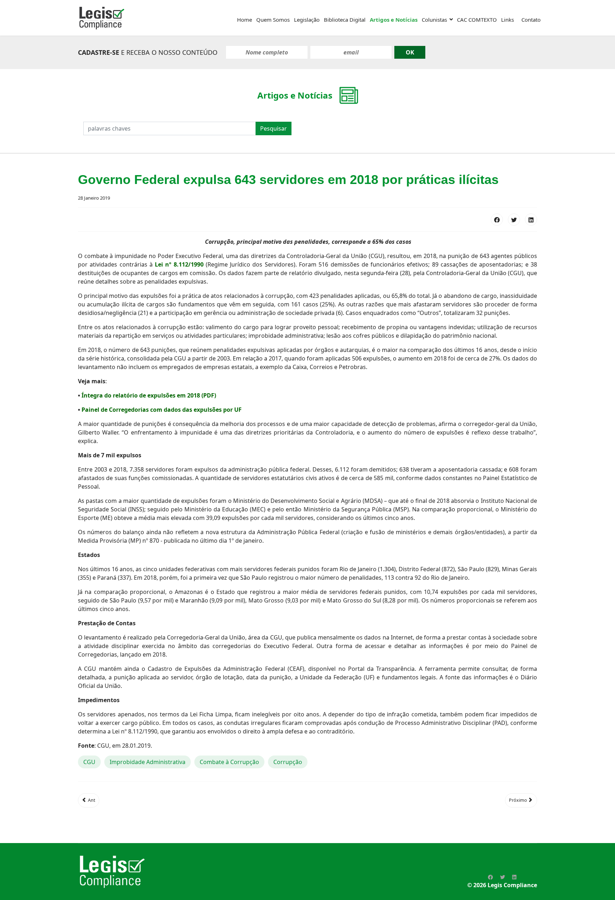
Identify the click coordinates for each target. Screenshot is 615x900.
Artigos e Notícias (393, 19)
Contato (531, 19)
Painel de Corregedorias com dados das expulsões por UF (162, 410)
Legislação (307, 19)
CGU (89, 762)
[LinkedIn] (531, 220)
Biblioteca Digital (345, 19)
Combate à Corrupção (229, 762)
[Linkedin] (514, 877)
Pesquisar (273, 128)
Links (507, 19)
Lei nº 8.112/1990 (179, 264)
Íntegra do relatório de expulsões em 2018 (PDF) (149, 395)
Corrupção (287, 762)
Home (244, 19)
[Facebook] (497, 220)
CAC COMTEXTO (477, 19)
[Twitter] (514, 220)
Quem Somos (273, 19)
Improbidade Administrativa (147, 762)
